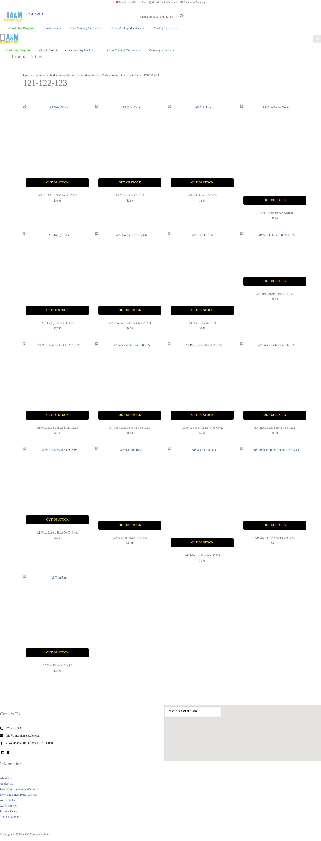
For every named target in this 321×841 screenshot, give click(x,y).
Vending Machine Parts (94, 75)
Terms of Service (10, 816)
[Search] (182, 16)
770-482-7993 (34, 14)
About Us (6, 778)
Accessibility (7, 800)
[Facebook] (8, 752)
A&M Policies (8, 805)
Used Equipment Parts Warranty (19, 789)
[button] (101, 28)
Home (26, 75)
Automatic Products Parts (126, 75)
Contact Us (6, 783)
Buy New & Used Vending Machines (55, 75)
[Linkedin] (2, 752)
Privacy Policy (8, 811)
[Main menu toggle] (317, 39)
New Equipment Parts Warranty (18, 794)
